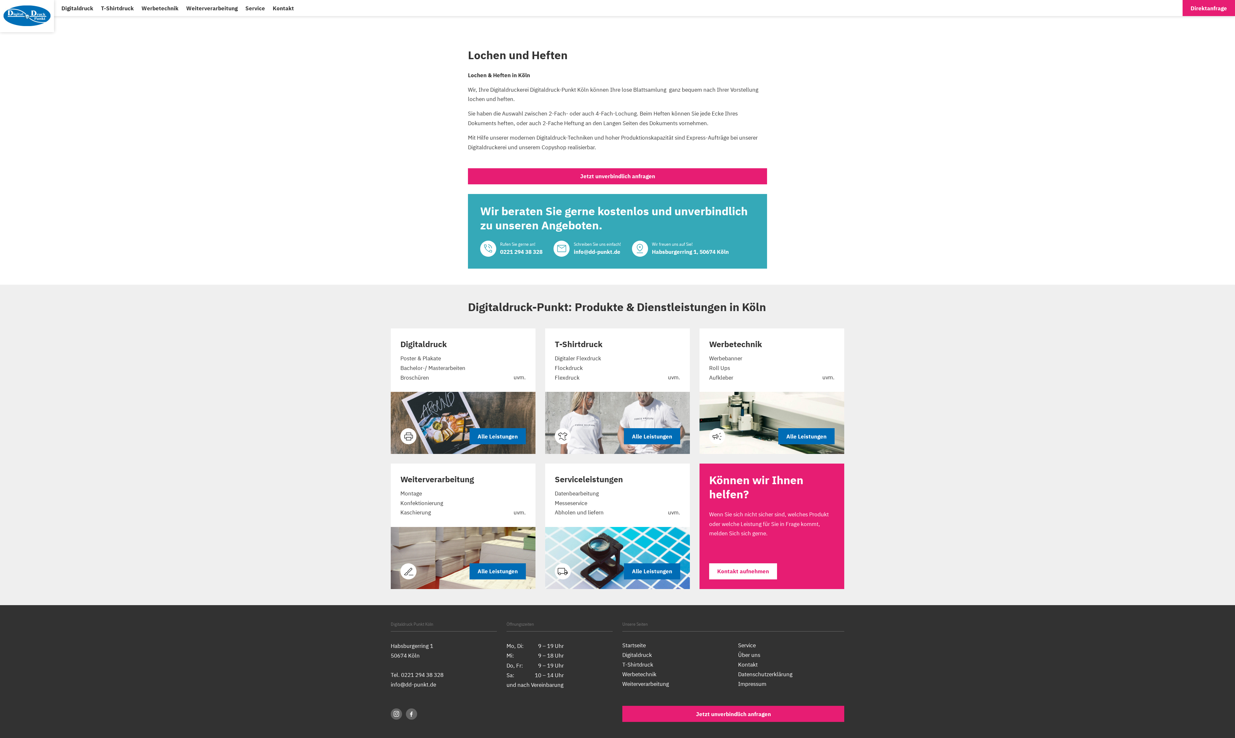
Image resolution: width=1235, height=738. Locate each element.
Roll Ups (719, 368)
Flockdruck (569, 368)
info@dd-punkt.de (413, 684)
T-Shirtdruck (117, 8)
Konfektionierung (421, 503)
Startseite (634, 645)
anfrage (1209, 8)
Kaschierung (415, 512)
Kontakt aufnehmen (743, 571)
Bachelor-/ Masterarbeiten (432, 368)
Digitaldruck (77, 8)
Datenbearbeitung (577, 493)
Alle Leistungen (498, 436)
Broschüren (414, 377)
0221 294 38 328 (422, 674)
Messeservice (571, 503)
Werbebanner (725, 358)
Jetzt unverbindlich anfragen (617, 176)
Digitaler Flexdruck (578, 358)
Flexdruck (567, 377)
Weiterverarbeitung (212, 8)
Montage (411, 493)
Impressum (752, 683)
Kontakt (283, 8)
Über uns (749, 655)
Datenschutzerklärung (765, 674)
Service (255, 8)
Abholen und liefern (579, 512)
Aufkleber (721, 377)
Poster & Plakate (420, 358)
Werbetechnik (160, 8)
